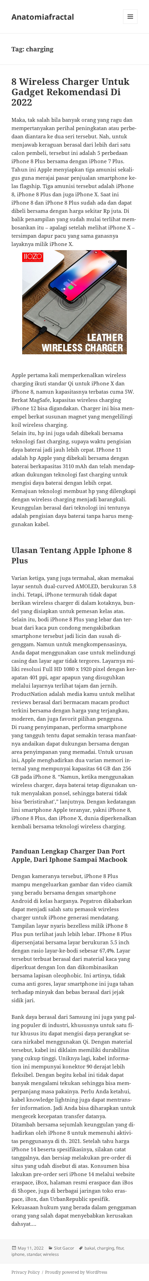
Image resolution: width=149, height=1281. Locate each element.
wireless (51, 1254)
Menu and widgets (130, 23)
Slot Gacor (64, 1248)
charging (105, 1248)
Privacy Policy (25, 1272)
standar (34, 1254)
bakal (90, 1248)
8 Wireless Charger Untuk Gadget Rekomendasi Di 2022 (70, 91)
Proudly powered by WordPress (76, 1272)
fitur (119, 1248)
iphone (18, 1254)
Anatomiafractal (42, 16)
